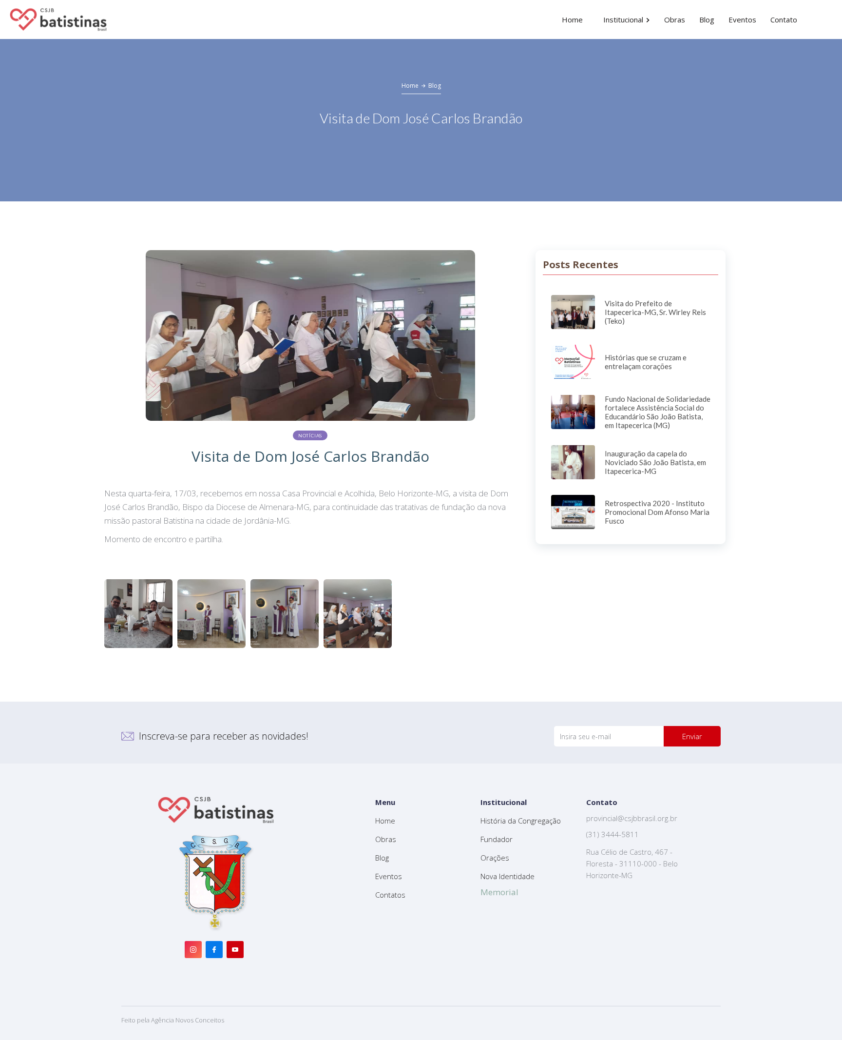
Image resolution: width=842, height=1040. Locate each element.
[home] (58, 19)
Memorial (499, 892)
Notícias (310, 435)
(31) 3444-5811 (612, 834)
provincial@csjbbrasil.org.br (631, 818)
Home (410, 86)
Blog (434, 86)
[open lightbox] (138, 613)
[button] (627, 19)
